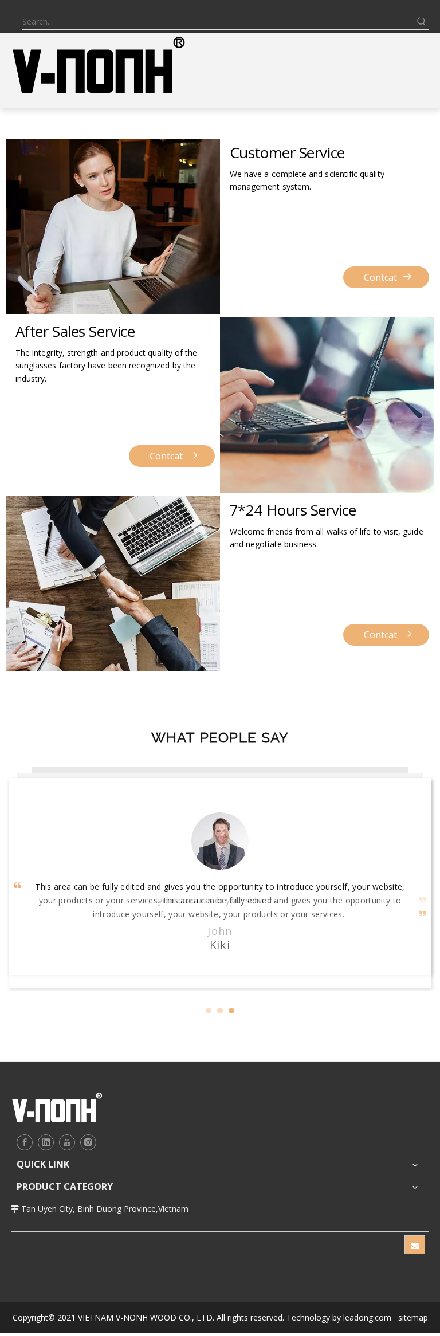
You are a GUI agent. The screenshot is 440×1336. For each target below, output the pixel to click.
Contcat (380, 277)
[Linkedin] (46, 1132)
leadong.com (367, 1307)
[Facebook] (25, 1132)
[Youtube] (67, 1132)
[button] (208, 1000)
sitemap (413, 1307)
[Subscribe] (414, 1234)
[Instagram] (88, 1132)
